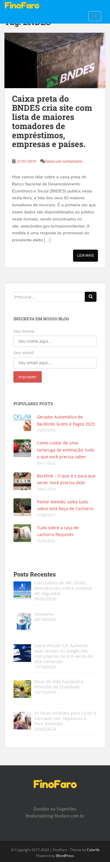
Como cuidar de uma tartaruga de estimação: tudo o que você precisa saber (65, 450)
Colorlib (93, 849)
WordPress (65, 855)
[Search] (91, 297)
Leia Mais (85, 255)
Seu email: (23, 352)
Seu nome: (24, 331)
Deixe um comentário (63, 161)
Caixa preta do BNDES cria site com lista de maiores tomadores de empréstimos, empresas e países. (52, 121)
